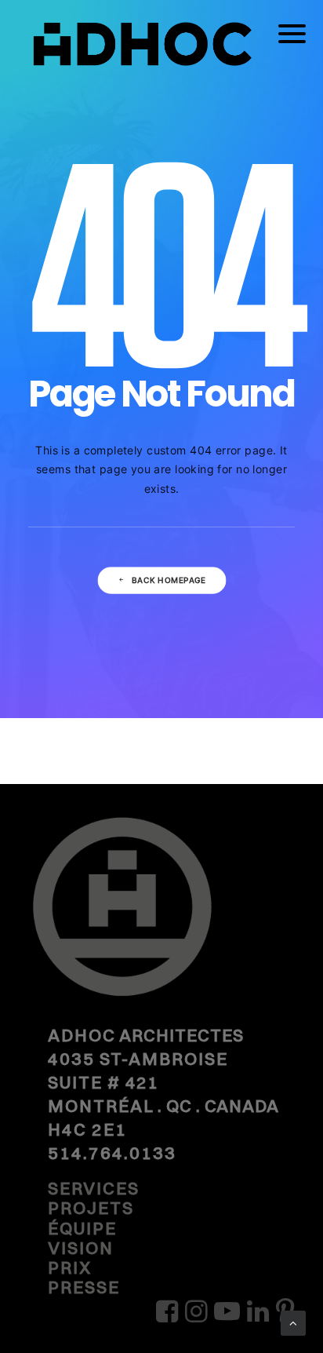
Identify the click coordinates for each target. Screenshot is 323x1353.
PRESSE (84, 1287)
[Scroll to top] (293, 1322)
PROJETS (91, 1208)
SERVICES (94, 1188)
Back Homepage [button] (168, 580)
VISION (81, 1248)
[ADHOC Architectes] (161, 54)
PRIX (70, 1267)
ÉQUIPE (82, 1228)
